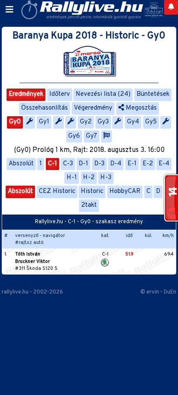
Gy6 (74, 136)
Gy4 (133, 122)
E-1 (132, 164)
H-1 (72, 178)
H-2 (89, 178)
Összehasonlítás (44, 108)
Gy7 (91, 136)
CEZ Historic (57, 191)
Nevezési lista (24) (103, 94)
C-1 (52, 164)
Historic (92, 191)
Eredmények (26, 94)
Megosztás (140, 108)
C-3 (68, 164)
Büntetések (153, 94)
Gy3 (103, 122)
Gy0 (15, 122)
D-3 (99, 164)
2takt (89, 205)
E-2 (148, 164)
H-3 (105, 178)
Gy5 (151, 122)
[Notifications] (171, 7)
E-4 (164, 164)
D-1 (83, 164)
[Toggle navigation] (9, 10)
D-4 (115, 164)
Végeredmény (93, 108)
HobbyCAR (124, 191)
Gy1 (44, 122)
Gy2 (86, 122)
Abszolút (21, 164)
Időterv (59, 94)
